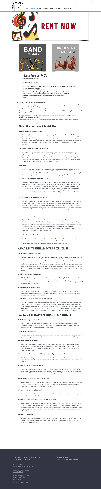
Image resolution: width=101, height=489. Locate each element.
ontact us (57, 119)
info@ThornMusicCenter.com (42, 115)
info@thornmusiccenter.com (25, 466)
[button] (91, 2)
